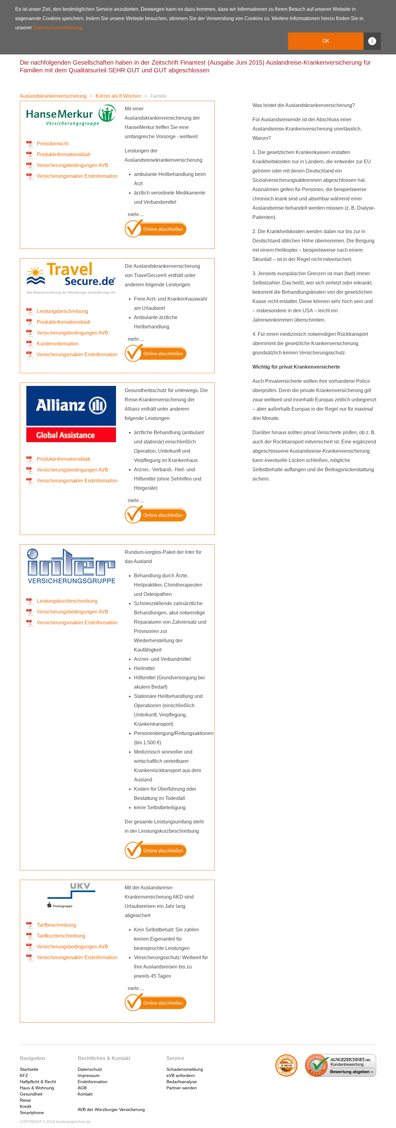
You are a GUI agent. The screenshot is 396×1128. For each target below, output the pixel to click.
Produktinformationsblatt (63, 154)
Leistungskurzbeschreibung (67, 601)
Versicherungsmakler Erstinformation (77, 176)
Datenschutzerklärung (57, 27)
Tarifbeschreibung (56, 925)
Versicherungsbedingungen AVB (72, 165)
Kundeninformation (58, 343)
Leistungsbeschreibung (62, 311)
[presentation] (56, 1066)
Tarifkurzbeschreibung (61, 935)
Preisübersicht (52, 143)
